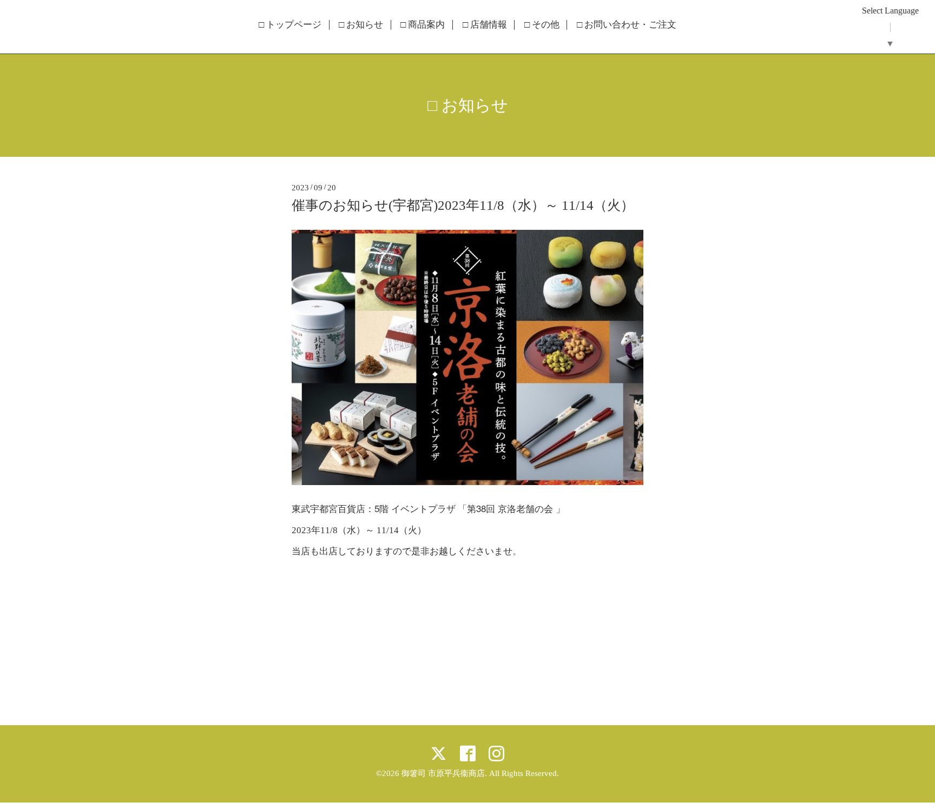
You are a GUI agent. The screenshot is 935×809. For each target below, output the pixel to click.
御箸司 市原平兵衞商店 (443, 773)
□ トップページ (290, 25)
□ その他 (541, 25)
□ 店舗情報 (485, 25)
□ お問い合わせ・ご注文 (626, 25)
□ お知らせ (361, 25)
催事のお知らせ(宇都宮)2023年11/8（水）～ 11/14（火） (463, 205)
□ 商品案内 (422, 25)
